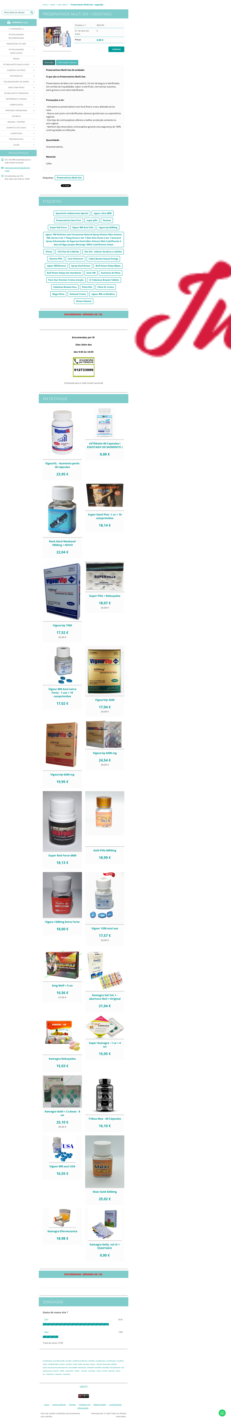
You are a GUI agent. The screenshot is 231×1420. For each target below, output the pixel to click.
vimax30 (75, 1364)
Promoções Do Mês (16, 43)
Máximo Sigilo (100, 1404)
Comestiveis (16, 133)
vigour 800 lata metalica (53, 1364)
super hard (99, 1364)
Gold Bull (62, 1370)
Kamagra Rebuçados (62, 1058)
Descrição (49, 62)
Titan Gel (99, 1370)
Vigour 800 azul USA (62, 1166)
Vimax (48, 251)
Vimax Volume (83, 301)
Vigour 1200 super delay (114, 1367)
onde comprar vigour (62, 1367)
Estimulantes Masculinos (16, 64)
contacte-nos (84, 1404)
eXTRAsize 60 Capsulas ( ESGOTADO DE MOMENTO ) (105, 445)
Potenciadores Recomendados (16, 36)
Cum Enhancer (75, 258)
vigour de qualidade (72, 1367)
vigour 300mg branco (100, 1360)
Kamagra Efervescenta (62, 1231)
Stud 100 (91, 272)
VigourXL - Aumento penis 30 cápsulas (62, 465)
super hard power (106, 1364)
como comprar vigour (52, 1367)
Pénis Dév (87, 287)
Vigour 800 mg (91, 1360)
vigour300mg (75, 1360)
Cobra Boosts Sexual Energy (103, 258)
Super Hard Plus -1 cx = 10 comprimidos (105, 516)
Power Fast (55, 1370)
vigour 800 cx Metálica (103, 294)
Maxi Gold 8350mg (105, 1192)
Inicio (45, 4)
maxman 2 (92, 1364)
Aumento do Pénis (16, 70)
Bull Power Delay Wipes (108, 265)
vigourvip (50, 1370)
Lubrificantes (16, 104)
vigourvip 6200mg (108, 227)
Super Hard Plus (69, 1370)
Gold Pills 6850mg (104, 850)
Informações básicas (67, 62)
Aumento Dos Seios (16, 127)
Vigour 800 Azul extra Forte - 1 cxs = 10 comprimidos (62, 692)
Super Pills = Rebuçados (104, 596)
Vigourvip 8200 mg (105, 753)
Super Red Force (58, 227)
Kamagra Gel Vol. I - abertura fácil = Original (105, 997)
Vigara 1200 (84, 1370)
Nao (47, 1332)
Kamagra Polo (58, 1374)
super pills (91, 220)
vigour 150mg (69, 1364)
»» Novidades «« (16, 29)
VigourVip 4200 (104, 700)
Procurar (32, 12)
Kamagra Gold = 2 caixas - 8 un (62, 1113)
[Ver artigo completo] (62, 433)
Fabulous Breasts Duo (65, 287)
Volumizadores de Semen (16, 81)
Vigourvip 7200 (62, 625)
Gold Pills (77, 1370)
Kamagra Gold (66, 1374)
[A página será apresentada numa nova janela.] (57, 37)
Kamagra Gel (111, 1370)
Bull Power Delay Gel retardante (64, 272)
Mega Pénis (58, 294)
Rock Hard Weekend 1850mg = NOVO (62, 543)
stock (52, 4)
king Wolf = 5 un (62, 985)
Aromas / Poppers (16, 122)
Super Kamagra (50, 1374)
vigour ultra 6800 (103, 213)
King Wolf (104, 1370)
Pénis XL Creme (106, 287)
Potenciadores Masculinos (16, 51)
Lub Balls (16, 116)
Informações (82, 1408)
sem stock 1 (63, 4)
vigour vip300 (56, 1360)
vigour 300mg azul (83, 1360)
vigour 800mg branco (111, 1360)
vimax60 (80, 1364)
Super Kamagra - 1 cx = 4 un (105, 1044)
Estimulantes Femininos (16, 93)
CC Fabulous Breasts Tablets (104, 279)
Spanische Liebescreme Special (72, 213)
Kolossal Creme (78, 294)
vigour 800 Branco (56, 265)
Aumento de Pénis (110, 272)
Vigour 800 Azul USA (82, 227)
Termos (72, 1404)
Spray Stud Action (80, 265)
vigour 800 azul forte (47, 1360)
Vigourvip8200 (105, 1367)
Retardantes (16, 76)
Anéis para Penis (16, 87)
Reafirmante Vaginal (16, 99)
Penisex (107, 220)
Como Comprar (59, 1404)
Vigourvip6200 (98, 1367)
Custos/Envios (115, 1404)
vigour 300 (61, 1360)
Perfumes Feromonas (16, 110)
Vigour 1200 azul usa (104, 928)
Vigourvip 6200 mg (62, 774)
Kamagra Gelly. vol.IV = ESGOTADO (105, 1246)
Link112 (83, 1386)
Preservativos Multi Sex (69, 177)
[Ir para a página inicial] (18, 2)
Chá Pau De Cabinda (68, 251)
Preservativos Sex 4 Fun (68, 220)
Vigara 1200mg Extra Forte (62, 922)
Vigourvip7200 (90, 1367)
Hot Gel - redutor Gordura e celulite (103, 251)
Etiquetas (48, 177)
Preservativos (16, 139)
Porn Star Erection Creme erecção (66, 279)
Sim (46, 1319)
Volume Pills (55, 258)
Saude (16, 145)
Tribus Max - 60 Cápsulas (104, 1118)
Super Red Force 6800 (62, 855)
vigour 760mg (68, 1360)
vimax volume (86, 1364)
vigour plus (61, 1364)
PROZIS (16, 58)
